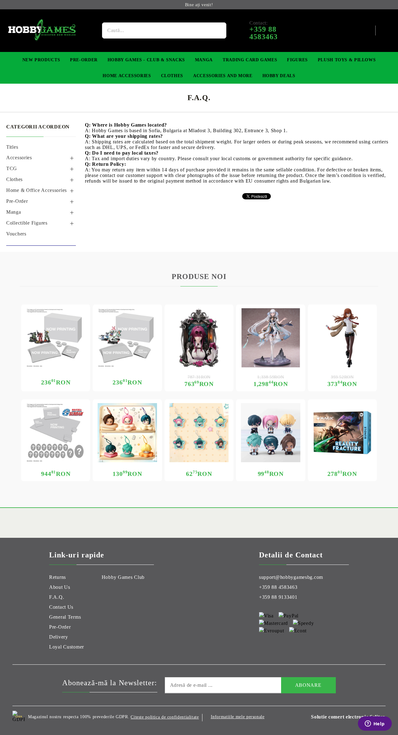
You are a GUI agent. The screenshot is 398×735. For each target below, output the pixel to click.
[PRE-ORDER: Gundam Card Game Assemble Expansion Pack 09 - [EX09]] (127, 337)
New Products (41, 60)
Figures (297, 60)
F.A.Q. (56, 597)
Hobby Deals (278, 75)
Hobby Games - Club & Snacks (146, 60)
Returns (57, 577)
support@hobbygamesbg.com (291, 577)
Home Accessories (127, 75)
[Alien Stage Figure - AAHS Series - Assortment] (270, 432)
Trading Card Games (250, 60)
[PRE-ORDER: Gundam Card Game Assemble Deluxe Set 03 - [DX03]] (55, 432)
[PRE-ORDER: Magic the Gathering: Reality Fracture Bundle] (342, 432)
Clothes (172, 75)
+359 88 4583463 (278, 587)
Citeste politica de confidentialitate (165, 717)
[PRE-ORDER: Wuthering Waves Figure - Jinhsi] (270, 337)
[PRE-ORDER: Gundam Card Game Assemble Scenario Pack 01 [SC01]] (55, 337)
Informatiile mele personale (238, 716)
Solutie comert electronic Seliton (348, 716)
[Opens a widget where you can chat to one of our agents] (375, 724)
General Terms (65, 617)
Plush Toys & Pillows (347, 60)
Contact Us (61, 607)
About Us (59, 587)
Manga (204, 60)
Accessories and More (222, 75)
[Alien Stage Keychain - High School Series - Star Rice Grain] (199, 432)
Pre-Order (84, 60)
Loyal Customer (66, 646)
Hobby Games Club (123, 577)
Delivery (58, 637)
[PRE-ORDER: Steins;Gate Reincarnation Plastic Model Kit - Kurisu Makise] (342, 337)
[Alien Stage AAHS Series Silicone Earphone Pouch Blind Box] (127, 432)
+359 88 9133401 (278, 597)
